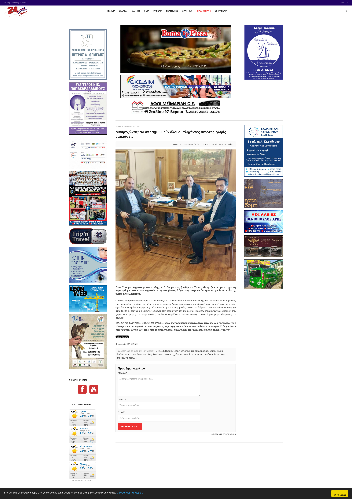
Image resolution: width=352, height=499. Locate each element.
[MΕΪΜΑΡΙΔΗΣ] (176, 107)
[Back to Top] (345, 487)
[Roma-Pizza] (176, 49)
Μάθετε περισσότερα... (130, 492)
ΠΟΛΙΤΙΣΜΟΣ (172, 11)
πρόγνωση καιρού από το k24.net (82, 480)
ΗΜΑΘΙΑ (111, 11)
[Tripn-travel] (88, 236)
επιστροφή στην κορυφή (223, 434)
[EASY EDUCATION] (263, 193)
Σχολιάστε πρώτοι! (226, 144)
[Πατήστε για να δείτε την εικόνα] (176, 215)
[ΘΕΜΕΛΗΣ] (88, 54)
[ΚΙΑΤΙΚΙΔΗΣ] (263, 274)
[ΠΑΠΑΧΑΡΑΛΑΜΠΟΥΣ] (88, 108)
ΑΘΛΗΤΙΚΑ (187, 11)
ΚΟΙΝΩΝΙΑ (157, 11)
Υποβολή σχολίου (130, 426)
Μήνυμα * (122, 373)
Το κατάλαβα (339, 493)
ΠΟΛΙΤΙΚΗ (135, 11)
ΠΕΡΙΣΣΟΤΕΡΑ (202, 11)
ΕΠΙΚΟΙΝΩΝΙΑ (221, 11)
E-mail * (121, 412)
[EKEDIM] (176, 86)
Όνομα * (122, 399)
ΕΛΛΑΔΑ (123, 11)
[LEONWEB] (88, 298)
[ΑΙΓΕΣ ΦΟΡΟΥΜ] (88, 153)
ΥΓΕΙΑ (146, 11)
